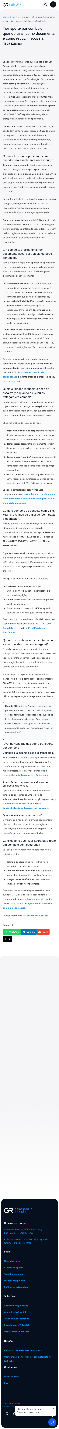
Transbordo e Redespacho (35, 775)
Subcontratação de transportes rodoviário (26, 808)
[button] (53, 4)
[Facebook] (15, 1414)
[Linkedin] (7, 1414)
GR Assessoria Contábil (35, 915)
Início (5, 17)
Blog (12, 17)
